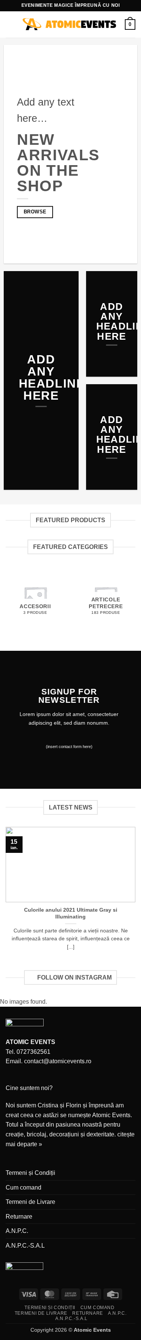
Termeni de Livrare (30, 1202)
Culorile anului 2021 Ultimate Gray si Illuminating (70, 913)
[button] (10, 24)
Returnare (19, 1216)
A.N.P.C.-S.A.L (25, 1245)
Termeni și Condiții (30, 1173)
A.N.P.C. (17, 1231)
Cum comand (23, 1187)
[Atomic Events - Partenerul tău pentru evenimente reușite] (69, 24)
